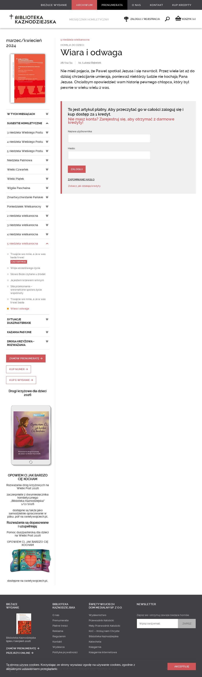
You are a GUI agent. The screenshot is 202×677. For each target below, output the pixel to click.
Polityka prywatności (65, 652)
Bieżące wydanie (54, 5)
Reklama (57, 631)
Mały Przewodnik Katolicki (104, 625)
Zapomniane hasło (81, 179)
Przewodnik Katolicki (101, 620)
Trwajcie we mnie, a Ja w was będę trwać (28, 258)
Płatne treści (60, 625)
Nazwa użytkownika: (80, 131)
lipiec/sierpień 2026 (18, 641)
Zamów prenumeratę (24, 358)
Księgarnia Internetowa (103, 652)
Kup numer (17, 369)
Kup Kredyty (181, 5)
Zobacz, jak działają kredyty (84, 185)
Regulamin (59, 636)
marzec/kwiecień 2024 (24, 43)
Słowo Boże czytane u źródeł (27, 274)
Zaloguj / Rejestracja (145, 19)
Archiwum (84, 5)
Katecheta (95, 641)
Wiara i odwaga (19, 308)
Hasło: (71, 148)
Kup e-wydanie (19, 380)
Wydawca (58, 647)
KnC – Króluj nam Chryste (104, 631)
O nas (136, 5)
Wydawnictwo (97, 615)
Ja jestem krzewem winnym (27, 280)
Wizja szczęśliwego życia (25, 268)
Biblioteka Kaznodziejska (21, 637)
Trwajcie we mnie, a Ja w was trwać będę (28, 301)
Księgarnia (95, 647)
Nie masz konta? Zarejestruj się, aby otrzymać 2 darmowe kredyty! (121, 120)
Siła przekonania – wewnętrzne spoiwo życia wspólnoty (26, 290)
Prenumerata (112, 5)
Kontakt (156, 5)
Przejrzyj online (18, 652)
